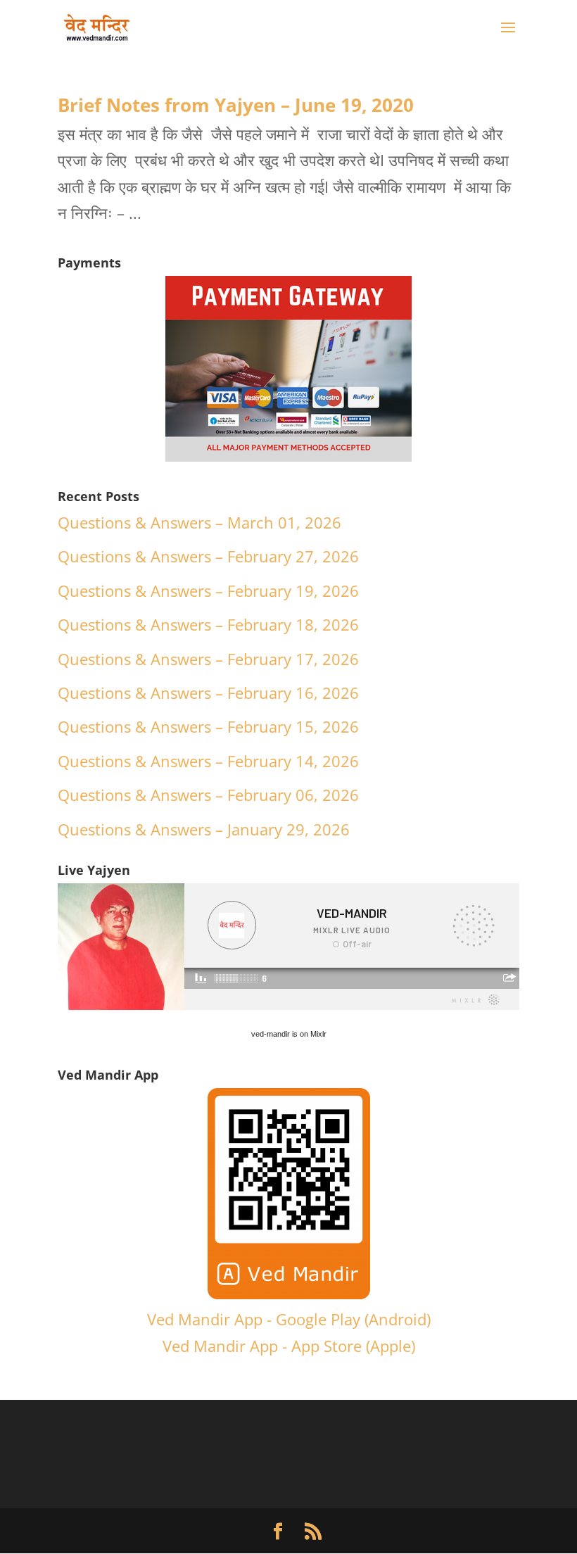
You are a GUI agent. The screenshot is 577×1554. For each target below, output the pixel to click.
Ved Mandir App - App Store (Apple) (289, 1345)
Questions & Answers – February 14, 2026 (208, 760)
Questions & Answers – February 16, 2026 (208, 692)
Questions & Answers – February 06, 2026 (208, 794)
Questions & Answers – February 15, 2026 (208, 726)
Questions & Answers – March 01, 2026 (199, 522)
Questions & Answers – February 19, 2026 (208, 590)
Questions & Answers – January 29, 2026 (204, 829)
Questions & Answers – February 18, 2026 (208, 624)
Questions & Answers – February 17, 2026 (208, 658)
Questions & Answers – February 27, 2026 (208, 556)
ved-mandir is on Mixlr (288, 1034)
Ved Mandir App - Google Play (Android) (289, 1318)
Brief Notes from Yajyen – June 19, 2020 (236, 105)
